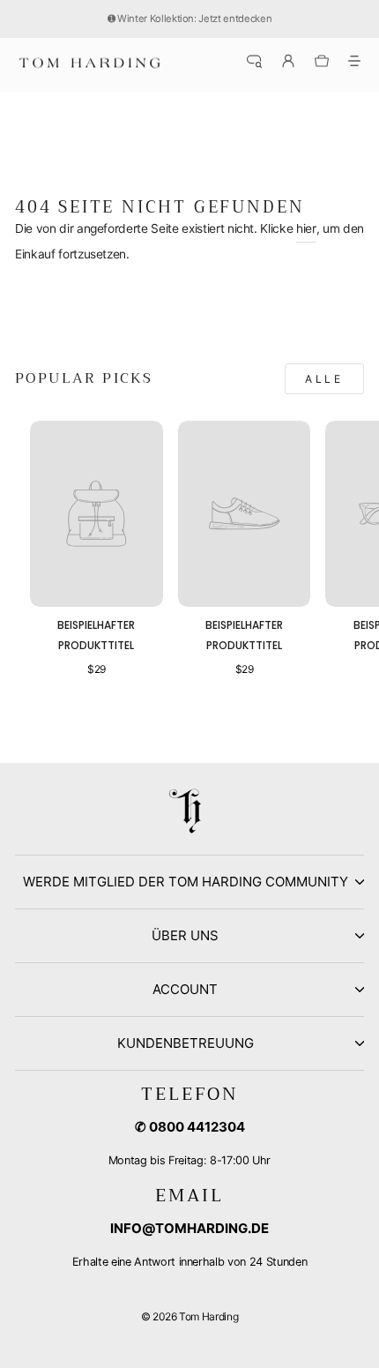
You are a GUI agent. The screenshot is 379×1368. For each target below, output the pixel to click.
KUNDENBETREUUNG (185, 1043)
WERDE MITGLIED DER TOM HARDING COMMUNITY (185, 881)
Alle (324, 378)
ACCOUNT (185, 989)
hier (306, 228)
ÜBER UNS (185, 935)
